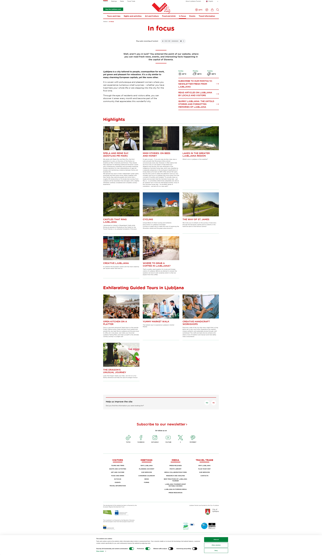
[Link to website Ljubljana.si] (212, 512)
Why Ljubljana (147, 465)
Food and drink (169, 16)
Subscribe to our (161, 424)
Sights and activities (133, 16)
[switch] (147, 548)
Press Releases (175, 465)
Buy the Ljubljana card (113, 9)
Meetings (114, 1)
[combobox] (212, 1)
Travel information (207, 16)
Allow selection (216, 545)
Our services (146, 472)
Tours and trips (113, 16)
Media (122, 1)
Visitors (105, 1)
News (146, 479)
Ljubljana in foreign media (175, 489)
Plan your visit (204, 469)
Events (192, 16)
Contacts (204, 475)
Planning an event (146, 469)
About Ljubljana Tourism (193, 1)
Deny (216, 550)
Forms (146, 482)
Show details (100, 551)
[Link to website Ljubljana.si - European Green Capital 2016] (189, 526)
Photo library (175, 469)
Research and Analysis (175, 475)
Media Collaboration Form (175, 472)
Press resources (175, 492)
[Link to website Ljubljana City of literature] (208, 526)
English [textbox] (211, 1)
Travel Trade (131, 1)
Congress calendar (146, 475)
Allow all (216, 539)
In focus (182, 16)
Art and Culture (152, 16)
